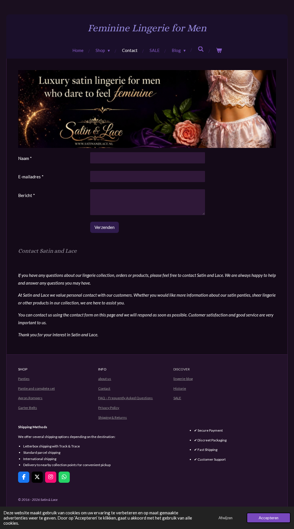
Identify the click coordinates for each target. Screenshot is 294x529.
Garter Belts (27, 408)
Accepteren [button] (268, 518)
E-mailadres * (31, 176)
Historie (179, 388)
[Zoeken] (200, 49)
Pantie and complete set (36, 388)
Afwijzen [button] (225, 518)
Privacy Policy (108, 408)
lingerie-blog (183, 379)
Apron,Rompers (30, 398)
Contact (104, 388)
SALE (177, 398)
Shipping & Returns (112, 417)
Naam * (25, 158)
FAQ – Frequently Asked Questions (125, 398)
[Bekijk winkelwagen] (218, 50)
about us (104, 379)
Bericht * (26, 195)
